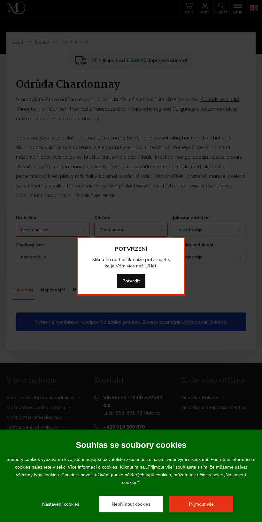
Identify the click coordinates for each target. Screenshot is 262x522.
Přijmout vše (201, 504)
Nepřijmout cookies (131, 504)
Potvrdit (131, 281)
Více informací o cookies (92, 467)
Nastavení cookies (60, 504)
